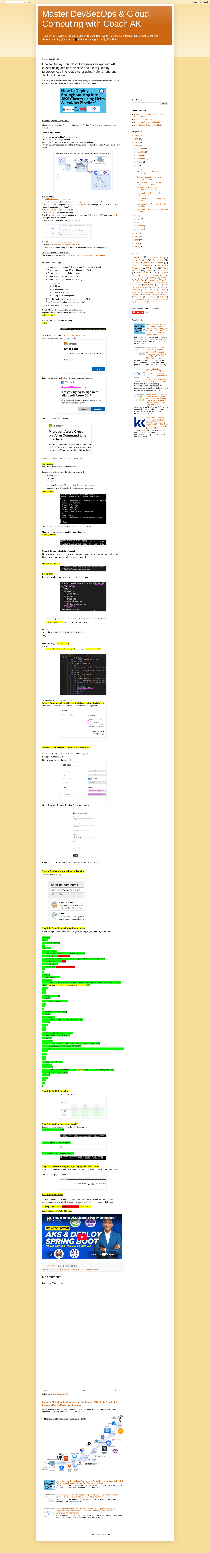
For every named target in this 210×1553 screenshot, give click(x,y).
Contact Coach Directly (143, 119)
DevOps (149, 271)
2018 (137, 247)
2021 (137, 237)
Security (156, 299)
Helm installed (50, 210)
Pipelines (154, 283)
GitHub (160, 265)
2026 (137, 136)
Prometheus (155, 294)
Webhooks (136, 292)
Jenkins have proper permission (79, 202)
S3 (133, 285)
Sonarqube (147, 265)
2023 (137, 146)
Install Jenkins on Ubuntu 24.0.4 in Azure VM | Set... (149, 194)
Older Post (119, 1390)
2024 (137, 142)
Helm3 (54, 1269)
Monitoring (135, 294)
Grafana (161, 292)
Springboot (96, 1269)
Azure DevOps (139, 260)
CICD (134, 265)
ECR (166, 285)
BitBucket (164, 278)
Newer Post (47, 1390)
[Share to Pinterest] (75, 1266)
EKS (155, 273)
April (139, 219)
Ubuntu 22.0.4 (142, 273)
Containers (149, 292)
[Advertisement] (75, 49)
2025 (137, 139)
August (140, 162)
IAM (138, 302)
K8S (71, 1269)
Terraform (159, 263)
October (140, 155)
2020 (137, 240)
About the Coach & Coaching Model (148, 125)
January (140, 229)
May (138, 216)
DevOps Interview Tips (153, 275)
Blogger (115, 1535)
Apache (159, 285)
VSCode (162, 290)
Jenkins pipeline (63, 1269)
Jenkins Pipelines (141, 287)
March (139, 222)
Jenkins (137, 257)
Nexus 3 (145, 294)
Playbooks (136, 268)
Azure (146, 263)
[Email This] (64, 1266)
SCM (138, 285)
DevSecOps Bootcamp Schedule (147, 122)
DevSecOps (139, 280)
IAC (161, 257)
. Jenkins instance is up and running (58, 199)
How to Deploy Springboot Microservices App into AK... (148, 189)
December (141, 149)
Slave (163, 287)
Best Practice (151, 297)
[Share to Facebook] (72, 1266)
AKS (50, 1269)
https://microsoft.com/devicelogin (75, 335)
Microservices (87, 1269)
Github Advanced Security (141, 299)
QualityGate (152, 302)
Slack (145, 285)
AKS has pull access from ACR (67, 245)
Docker (52, 202)
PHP (144, 302)
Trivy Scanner (149, 290)
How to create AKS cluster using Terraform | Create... (148, 178)
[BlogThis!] (67, 1266)
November (141, 152)
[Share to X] (69, 1266)
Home (83, 1390)
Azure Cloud (163, 271)
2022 (137, 233)
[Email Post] (59, 1266)
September (141, 159)
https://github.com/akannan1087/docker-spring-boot (87, 255)
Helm (163, 282)
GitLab (162, 297)
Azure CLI (54, 204)
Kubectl (53, 212)
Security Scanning (149, 278)
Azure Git (138, 297)
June (139, 169)
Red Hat (165, 294)
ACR (151, 285)
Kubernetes (77, 1269)
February (140, 226)
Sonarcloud (136, 290)
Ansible (135, 263)
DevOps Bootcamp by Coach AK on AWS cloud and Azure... (150, 183)
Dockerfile (49, 247)
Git (147, 268)
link (78, 467)
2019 (137, 243)
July (138, 165)
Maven (134, 278)
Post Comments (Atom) (62, 1394)
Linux (154, 287)
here (96, 125)
